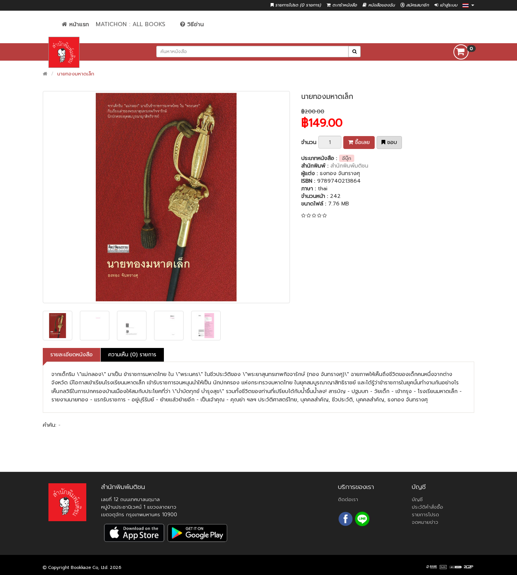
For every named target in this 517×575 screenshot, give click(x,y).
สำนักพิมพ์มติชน (349, 166)
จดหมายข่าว (425, 522)
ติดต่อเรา (348, 499)
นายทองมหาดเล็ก (75, 73)
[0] (461, 52)
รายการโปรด (425, 514)
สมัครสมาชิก (417, 5)
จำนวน (308, 142)
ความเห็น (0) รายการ (132, 355)
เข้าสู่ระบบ (447, 5)
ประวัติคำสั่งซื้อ (427, 507)
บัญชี (417, 499)
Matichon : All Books (130, 24)
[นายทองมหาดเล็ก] (166, 197)
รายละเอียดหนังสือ (71, 355)
